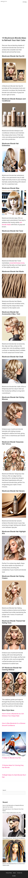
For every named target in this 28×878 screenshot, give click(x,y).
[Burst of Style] (4, 2)
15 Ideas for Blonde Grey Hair (11, 758)
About (14, 872)
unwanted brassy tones (16, 263)
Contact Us (19, 872)
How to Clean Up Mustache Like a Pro (12, 812)
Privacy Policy (9, 872)
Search (4, 790)
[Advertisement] (14, 22)
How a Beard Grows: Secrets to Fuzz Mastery (14, 838)
